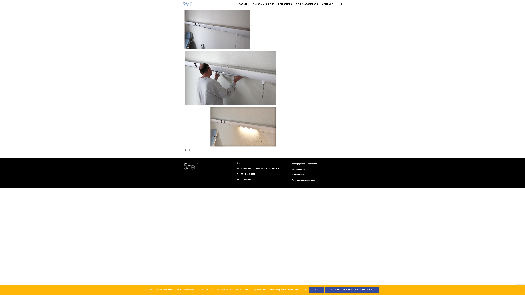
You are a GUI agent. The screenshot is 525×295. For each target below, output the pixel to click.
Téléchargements (298, 169)
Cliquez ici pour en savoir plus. (352, 290)
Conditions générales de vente (303, 180)
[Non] (521, 289)
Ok (316, 290)
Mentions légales (298, 174)
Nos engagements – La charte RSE (304, 164)
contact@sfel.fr (245, 179)
